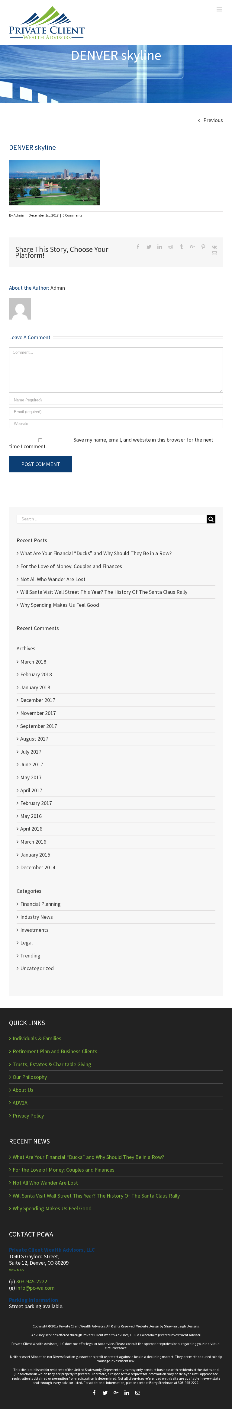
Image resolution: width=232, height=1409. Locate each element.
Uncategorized (37, 968)
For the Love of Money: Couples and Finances (71, 566)
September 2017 (38, 725)
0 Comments (72, 215)
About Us (23, 1090)
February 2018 (36, 674)
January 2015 (35, 854)
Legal (26, 942)
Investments (34, 930)
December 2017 (37, 699)
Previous (213, 120)
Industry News (36, 917)
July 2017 (30, 751)
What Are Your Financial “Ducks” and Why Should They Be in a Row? (96, 553)
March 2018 (33, 661)
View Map (16, 1270)
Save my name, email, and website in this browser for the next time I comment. (111, 443)
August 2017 (34, 738)
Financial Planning (40, 904)
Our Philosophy (30, 1077)
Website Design (147, 1326)
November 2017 (38, 712)
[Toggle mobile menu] (220, 9)
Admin (19, 215)
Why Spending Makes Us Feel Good (59, 604)
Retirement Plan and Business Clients (55, 1051)
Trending (30, 955)
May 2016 (31, 815)
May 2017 (31, 777)
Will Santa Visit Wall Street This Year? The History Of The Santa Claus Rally (103, 591)
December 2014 (37, 867)
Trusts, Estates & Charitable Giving (52, 1064)
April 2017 (31, 790)
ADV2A (20, 1102)
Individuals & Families (37, 1038)
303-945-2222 (31, 1281)
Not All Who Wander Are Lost (52, 579)
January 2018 (35, 687)
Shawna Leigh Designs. (182, 1326)
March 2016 (33, 841)
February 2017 (36, 802)
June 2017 (31, 764)
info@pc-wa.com (35, 1287)
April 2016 (31, 828)
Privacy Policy (28, 1115)
